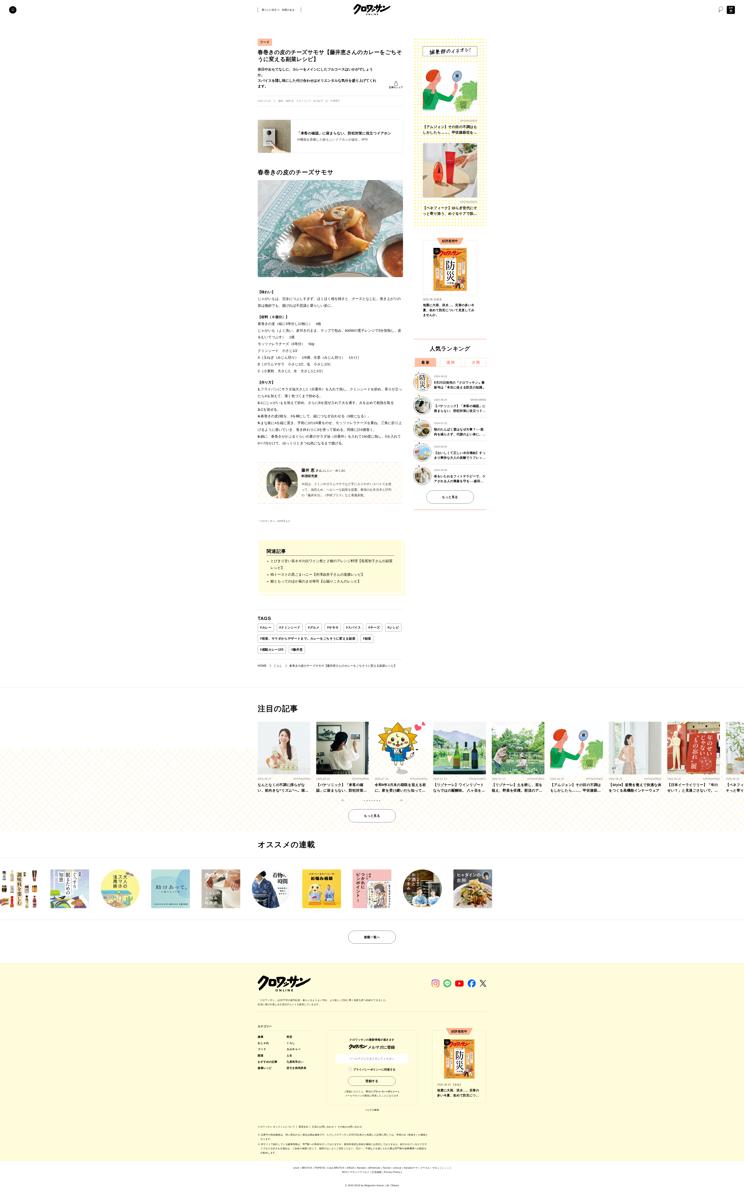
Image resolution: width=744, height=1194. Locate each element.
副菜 (367, 638)
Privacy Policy (392, 1172)
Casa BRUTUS (335, 1168)
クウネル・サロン (430, 1168)
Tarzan (387, 1168)
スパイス (353, 627)
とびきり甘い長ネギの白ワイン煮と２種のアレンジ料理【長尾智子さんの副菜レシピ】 (331, 564)
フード (265, 42)
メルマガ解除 (372, 1110)
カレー (266, 627)
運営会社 (304, 1126)
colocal (397, 1168)
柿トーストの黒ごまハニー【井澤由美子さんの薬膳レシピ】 (317, 574)
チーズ (374, 627)
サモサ (333, 627)
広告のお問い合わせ (323, 1126)
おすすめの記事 (267, 1061)
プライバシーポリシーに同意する (374, 1069)
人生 (289, 1055)
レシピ (393, 627)
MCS (345, 1172)
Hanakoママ (411, 1168)
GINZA (350, 1168)
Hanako (361, 1168)
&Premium (374, 1168)
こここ (445, 1168)
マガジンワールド (359, 1172)
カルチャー (294, 1049)
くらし (291, 1043)
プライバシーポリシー (385, 1091)
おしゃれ (263, 1043)
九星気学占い (295, 1061)
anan (296, 1168)
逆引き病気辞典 (296, 1067)
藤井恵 (297, 649)
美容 (289, 1036)
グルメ (313, 627)
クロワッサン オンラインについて (277, 1126)
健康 (260, 1036)
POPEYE (320, 1168)
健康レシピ (265, 1067)
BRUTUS (307, 1168)
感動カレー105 (272, 649)
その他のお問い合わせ (350, 1126)
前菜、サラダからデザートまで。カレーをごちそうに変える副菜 (307, 638)
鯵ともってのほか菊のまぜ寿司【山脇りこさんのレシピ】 (315, 581)
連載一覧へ (372, 937)
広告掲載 (376, 1172)
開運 (260, 1055)
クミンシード (289, 627)
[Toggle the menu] (12, 10)
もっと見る (450, 497)
